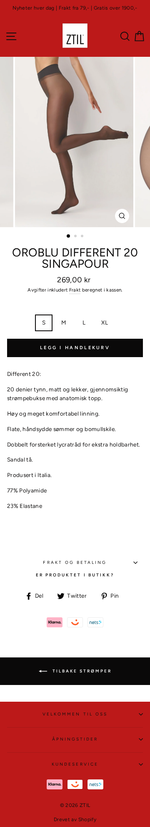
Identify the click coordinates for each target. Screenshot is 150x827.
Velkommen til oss (75, 714)
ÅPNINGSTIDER (75, 739)
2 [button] (76, 237)
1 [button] (69, 236)
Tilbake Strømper (81, 670)
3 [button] (83, 237)
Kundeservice (75, 764)
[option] (75, 8)
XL (104, 322)
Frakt (75, 290)
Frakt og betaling (75, 562)
